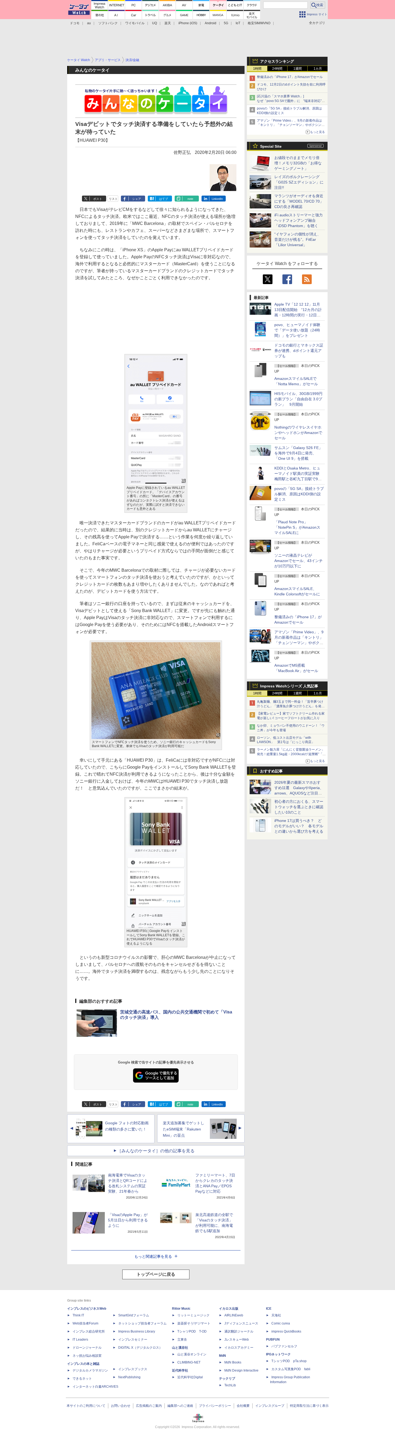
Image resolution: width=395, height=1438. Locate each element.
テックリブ (227, 1378)
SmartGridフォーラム (133, 1315)
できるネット (82, 1378)
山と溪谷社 (180, 1347)
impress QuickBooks (286, 1331)
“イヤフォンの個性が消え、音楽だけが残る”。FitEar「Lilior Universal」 (297, 239)
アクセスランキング (277, 61)
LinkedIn (217, 198)
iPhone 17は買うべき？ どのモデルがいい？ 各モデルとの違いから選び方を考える (298, 825)
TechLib (230, 1385)
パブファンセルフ (284, 1346)
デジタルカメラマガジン (90, 1370)
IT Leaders (80, 1339)
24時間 (277, 68)
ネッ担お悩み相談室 (87, 1356)
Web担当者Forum (85, 1323)
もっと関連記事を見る (153, 1256)
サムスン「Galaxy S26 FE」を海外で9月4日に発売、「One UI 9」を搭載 (298, 453)
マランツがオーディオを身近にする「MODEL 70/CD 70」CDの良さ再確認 (299, 201)
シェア (136, 198)
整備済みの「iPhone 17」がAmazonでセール (290, 77)
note (190, 198)
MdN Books (232, 1362)
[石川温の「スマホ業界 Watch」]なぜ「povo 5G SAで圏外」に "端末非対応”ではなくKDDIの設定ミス (291, 100)
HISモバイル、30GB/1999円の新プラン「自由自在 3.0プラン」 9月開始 (298, 399)
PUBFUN (273, 1339)
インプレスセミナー (132, 1339)
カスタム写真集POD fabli (290, 1369)
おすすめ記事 (271, 771)
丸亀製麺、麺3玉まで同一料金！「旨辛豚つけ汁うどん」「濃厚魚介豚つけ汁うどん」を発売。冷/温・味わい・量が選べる (290, 706)
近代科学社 (180, 1370)
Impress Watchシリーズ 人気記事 (289, 686)
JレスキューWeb (236, 1339)
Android (210, 23)
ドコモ (75, 23)
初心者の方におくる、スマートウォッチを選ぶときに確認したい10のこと (298, 806)
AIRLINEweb (233, 1315)
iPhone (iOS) (187, 23)
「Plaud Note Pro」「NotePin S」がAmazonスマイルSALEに (297, 527)
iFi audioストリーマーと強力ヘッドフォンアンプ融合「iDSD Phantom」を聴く (298, 220)
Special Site (271, 146)
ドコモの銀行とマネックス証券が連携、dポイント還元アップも (298, 350)
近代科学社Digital (190, 1377)
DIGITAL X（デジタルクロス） (140, 1347)
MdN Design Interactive (241, 1370)
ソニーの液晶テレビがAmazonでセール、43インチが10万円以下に (298, 560)
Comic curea (280, 1323)
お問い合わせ (120, 1406)
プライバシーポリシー (215, 1406)
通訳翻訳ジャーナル (238, 1331)
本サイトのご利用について (86, 1406)
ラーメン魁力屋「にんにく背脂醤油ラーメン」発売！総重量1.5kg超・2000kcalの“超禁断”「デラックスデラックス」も (291, 754)
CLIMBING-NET (188, 1362)
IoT (238, 23)
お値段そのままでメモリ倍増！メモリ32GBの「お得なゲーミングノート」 (298, 163)
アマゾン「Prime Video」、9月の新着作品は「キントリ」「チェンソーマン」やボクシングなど (291, 125)
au (89, 23)
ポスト (97, 198)
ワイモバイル (135, 23)
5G (226, 23)
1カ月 (318, 68)
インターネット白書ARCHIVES (95, 1386)
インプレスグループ (269, 1406)
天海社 (276, 1315)
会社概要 (243, 1406)
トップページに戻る (156, 1274)
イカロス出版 (228, 1308)
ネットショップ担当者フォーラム (142, 1323)
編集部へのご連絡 (180, 1406)
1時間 (257, 68)
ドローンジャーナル (87, 1347)
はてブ (163, 198)
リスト (113, 198)
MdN (222, 1356)
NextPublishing (129, 1377)
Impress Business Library (136, 1331)
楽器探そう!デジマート (193, 1323)
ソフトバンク (108, 23)
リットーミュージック (193, 1315)
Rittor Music (181, 1308)
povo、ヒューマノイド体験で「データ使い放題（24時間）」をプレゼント (297, 330)
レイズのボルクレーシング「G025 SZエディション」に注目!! (299, 182)
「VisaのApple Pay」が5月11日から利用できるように (128, 1220)
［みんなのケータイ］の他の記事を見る (156, 1151)
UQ (154, 23)
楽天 (167, 23)
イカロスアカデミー (238, 1347)
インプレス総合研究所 (89, 1331)
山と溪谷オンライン (191, 1354)
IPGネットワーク (278, 1354)
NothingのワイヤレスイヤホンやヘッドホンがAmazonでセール (298, 432)
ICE (268, 1308)
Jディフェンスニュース (241, 1323)
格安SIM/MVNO (259, 23)
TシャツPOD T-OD (192, 1331)
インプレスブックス (132, 1369)
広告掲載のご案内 (149, 1406)
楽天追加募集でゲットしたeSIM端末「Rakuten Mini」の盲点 (183, 1129)
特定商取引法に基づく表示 (309, 1406)
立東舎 (182, 1339)
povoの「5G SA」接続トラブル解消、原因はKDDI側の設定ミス (299, 493)
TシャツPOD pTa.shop (289, 1361)
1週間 (297, 68)
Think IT (78, 1315)
